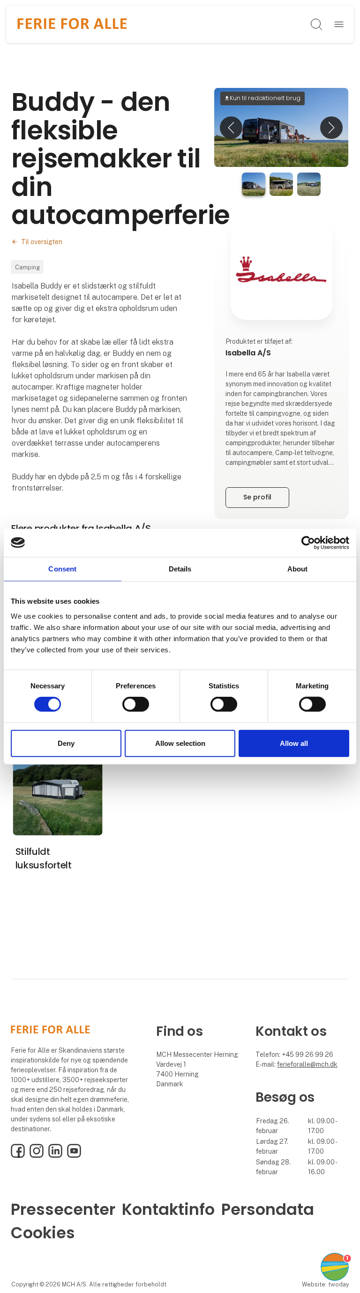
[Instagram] (37, 1155)
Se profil (257, 497)
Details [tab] (180, 568)
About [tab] (297, 568)
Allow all (294, 743)
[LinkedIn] (55, 1155)
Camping (27, 267)
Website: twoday (325, 1284)
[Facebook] (18, 1155)
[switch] (135, 704)
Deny (66, 743)
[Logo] (72, 24)
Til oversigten (41, 242)
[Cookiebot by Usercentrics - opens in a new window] (308, 542)
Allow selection (180, 743)
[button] (231, 127)
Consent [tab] (62, 568)
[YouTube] (74, 1155)
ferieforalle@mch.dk (307, 1064)
